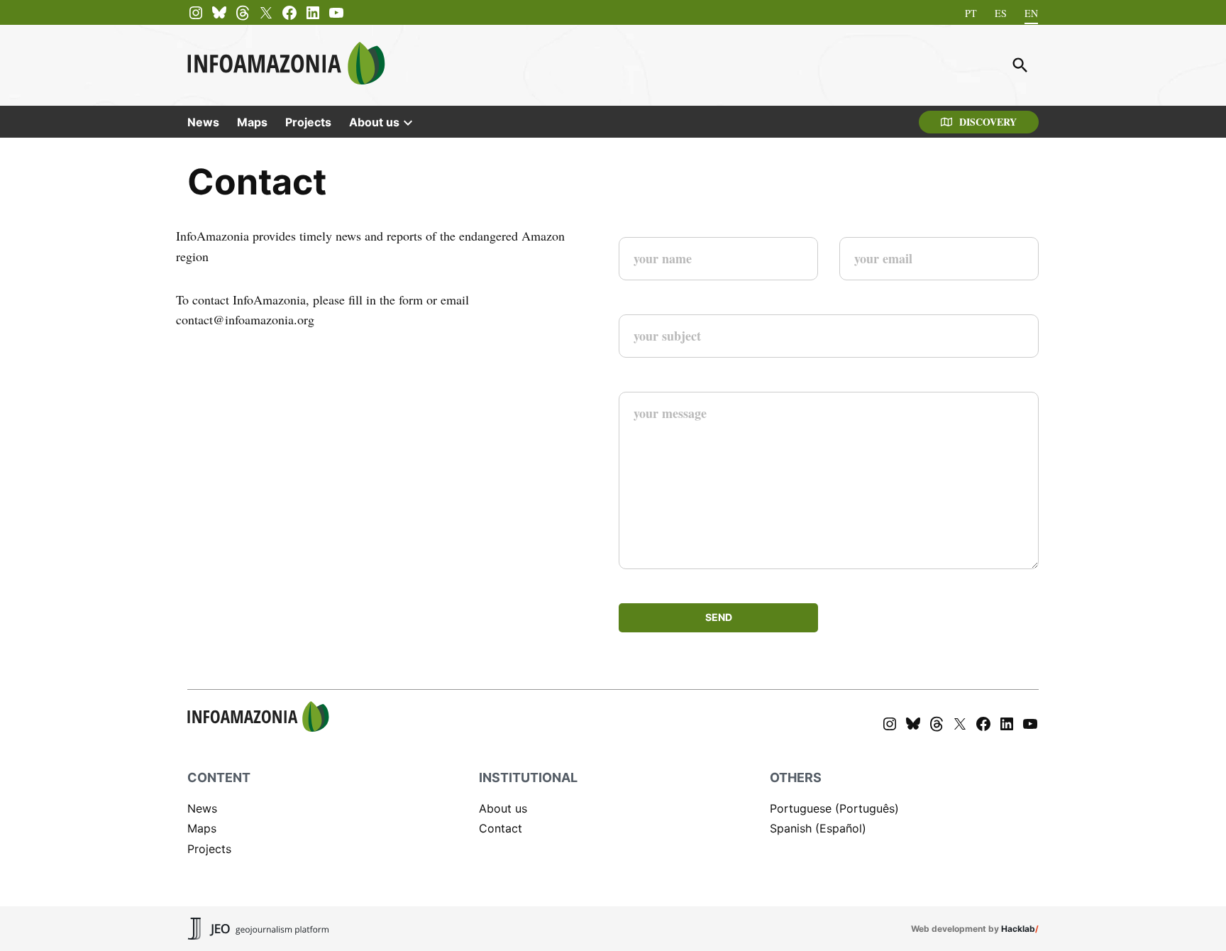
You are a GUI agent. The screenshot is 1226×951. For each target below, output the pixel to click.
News (203, 122)
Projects (308, 122)
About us (374, 122)
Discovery (988, 121)
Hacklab (1018, 928)
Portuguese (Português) (834, 808)
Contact (500, 828)
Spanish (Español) (818, 828)
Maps (252, 122)
